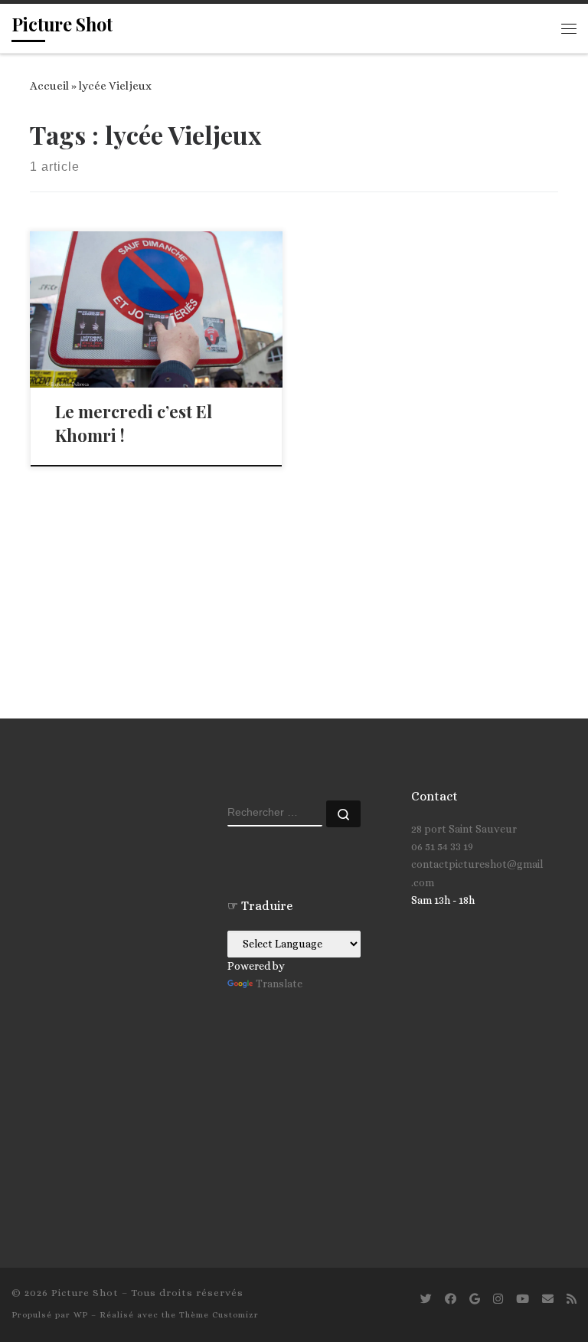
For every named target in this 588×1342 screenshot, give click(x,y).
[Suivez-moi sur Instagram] (498, 1299)
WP (81, 1315)
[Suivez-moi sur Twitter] (426, 1299)
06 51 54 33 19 (442, 846)
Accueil (49, 86)
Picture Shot (85, 1292)
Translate (279, 983)
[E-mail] (548, 1299)
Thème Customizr (219, 1315)
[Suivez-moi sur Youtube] (522, 1299)
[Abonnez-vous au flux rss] (572, 1299)
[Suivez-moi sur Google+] (474, 1299)
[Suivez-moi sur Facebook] (450, 1299)
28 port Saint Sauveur (464, 829)
